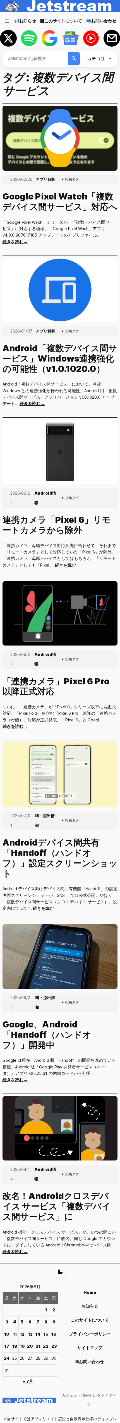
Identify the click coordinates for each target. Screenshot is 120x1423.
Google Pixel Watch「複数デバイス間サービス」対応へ (60, 201)
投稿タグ (72, 179)
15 (46, 1334)
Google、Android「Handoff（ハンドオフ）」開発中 (47, 1034)
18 (14, 1346)
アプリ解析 (45, 179)
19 (22, 1346)
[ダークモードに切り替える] (60, 1272)
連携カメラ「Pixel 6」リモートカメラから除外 (57, 525)
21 (38, 1346)
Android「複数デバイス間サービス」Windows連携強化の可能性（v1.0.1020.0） (60, 358)
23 (54, 1346)
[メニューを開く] (6, 21)
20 (30, 1346)
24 (7, 1358)
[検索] (74, 58)
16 (53, 1334)
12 (22, 1334)
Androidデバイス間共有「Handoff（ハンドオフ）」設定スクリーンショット (60, 857)
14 (37, 1334)
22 (46, 1346)
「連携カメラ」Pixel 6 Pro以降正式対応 (56, 686)
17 (6, 1346)
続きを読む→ (15, 241)
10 (6, 1334)
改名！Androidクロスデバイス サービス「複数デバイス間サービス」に (57, 1206)
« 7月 (28, 1381)
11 (15, 1334)
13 (30, 1334)
